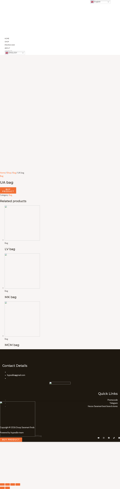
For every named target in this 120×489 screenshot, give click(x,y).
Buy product (8, 190)
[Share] (7, 484)
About (7, 48)
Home (7, 38)
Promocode (10, 45)
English (12, 53)
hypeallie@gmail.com (16, 375)
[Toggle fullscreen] (12, 484)
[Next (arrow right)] (7, 488)
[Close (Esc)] (2, 484)
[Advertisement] (60, 72)
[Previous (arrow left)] (2, 488)
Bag (14, 173)
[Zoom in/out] (17, 484)
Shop (7, 42)
